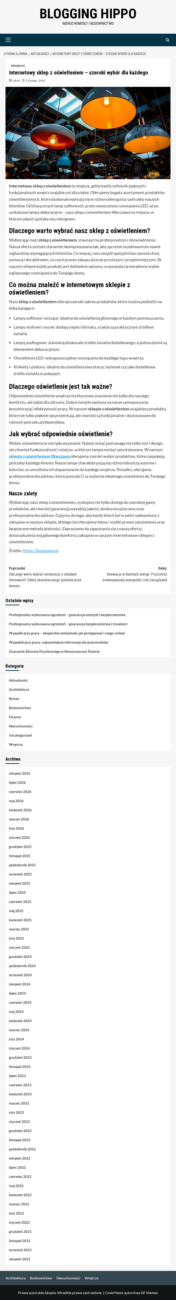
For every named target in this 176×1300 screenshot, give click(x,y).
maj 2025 (16, 911)
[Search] (167, 40)
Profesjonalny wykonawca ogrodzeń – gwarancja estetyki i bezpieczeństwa (67, 615)
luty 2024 (16, 1039)
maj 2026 (16, 801)
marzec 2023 (19, 1103)
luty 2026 (16, 828)
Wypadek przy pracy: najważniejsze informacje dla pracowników (58, 642)
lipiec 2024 (17, 993)
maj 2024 (16, 1011)
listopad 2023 (19, 1066)
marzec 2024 (19, 1030)
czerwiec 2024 (20, 1002)
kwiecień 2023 (20, 1094)
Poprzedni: (45, 577)
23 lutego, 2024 (35, 80)
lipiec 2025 (17, 892)
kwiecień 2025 (20, 920)
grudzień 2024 (20, 956)
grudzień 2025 (20, 847)
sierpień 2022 (19, 1158)
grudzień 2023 (20, 1057)
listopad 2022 (19, 1140)
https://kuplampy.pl (41, 550)
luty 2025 (16, 938)
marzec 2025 (19, 929)
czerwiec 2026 (20, 792)
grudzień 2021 (20, 1231)
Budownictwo (20, 708)
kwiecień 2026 (20, 810)
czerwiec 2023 (20, 1085)
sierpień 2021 (19, 1259)
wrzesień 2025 (20, 874)
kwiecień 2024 (20, 1021)
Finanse (15, 717)
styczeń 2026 (19, 837)
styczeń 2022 (19, 1222)
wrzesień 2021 (20, 1250)
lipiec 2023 (17, 1076)
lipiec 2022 (17, 1167)
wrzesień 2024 (20, 975)
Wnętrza (16, 744)
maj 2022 (16, 1186)
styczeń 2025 (19, 947)
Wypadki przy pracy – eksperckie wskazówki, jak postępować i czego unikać (67, 633)
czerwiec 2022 (20, 1176)
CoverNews (114, 1292)
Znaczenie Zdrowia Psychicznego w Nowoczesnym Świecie (54, 651)
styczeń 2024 (19, 1048)
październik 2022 (22, 1149)
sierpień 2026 (19, 773)
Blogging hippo (88, 13)
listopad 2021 (19, 1241)
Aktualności (18, 65)
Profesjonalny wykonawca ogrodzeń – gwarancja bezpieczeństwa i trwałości (68, 624)
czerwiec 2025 (20, 902)
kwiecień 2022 (20, 1195)
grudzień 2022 (20, 1131)
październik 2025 (22, 865)
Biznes (14, 699)
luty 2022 (16, 1213)
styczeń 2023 (19, 1121)
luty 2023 (16, 1112)
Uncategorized (20, 735)
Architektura (19, 689)
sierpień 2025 (19, 883)
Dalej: (134, 574)
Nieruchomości (21, 726)
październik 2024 (22, 966)
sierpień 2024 (19, 984)
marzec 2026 (19, 819)
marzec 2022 (19, 1204)
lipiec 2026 (17, 782)
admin (16, 80)
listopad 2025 (19, 856)
